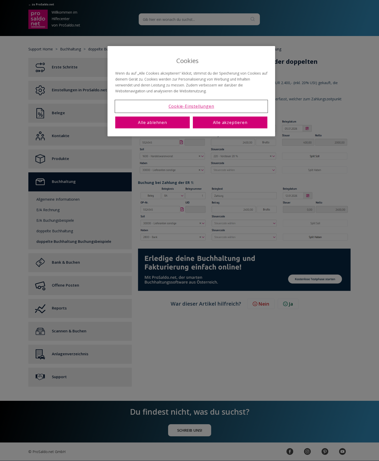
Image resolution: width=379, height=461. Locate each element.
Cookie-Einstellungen (191, 106)
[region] (191, 91)
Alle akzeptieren (230, 122)
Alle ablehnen (152, 122)
